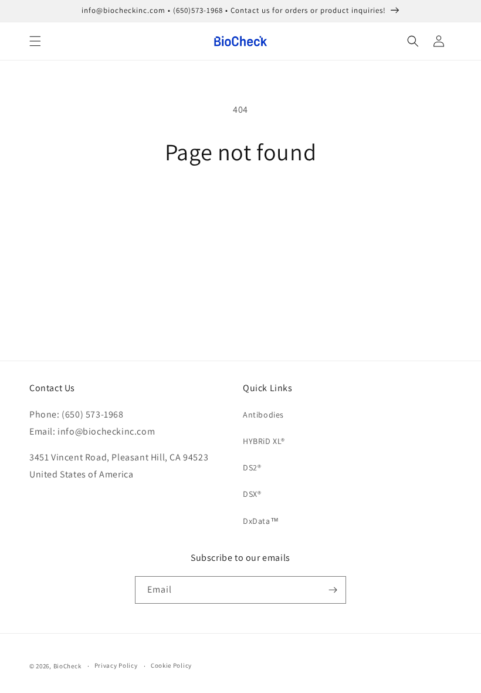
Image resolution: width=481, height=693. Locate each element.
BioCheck (67, 666)
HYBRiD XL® (264, 441)
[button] (35, 41)
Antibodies (263, 414)
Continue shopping (240, 203)
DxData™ (261, 521)
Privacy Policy (116, 665)
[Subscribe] (332, 590)
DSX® (252, 494)
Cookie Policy (171, 665)
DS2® (252, 467)
